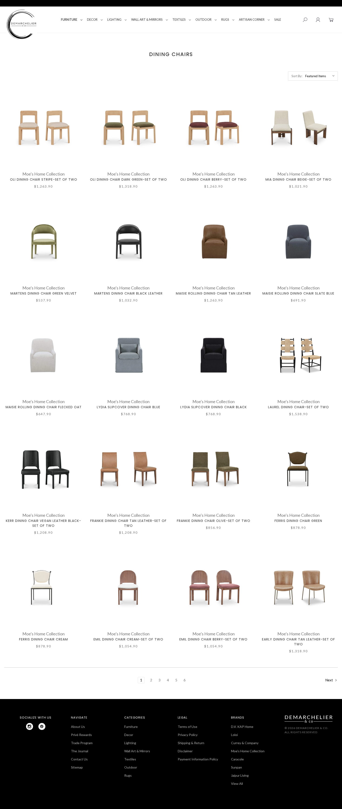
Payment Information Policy (198, 759)
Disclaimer (185, 751)
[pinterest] (41, 726)
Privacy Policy (188, 735)
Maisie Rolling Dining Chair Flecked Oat (44, 407)
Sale (277, 19)
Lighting (114, 19)
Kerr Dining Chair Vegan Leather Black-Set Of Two (43, 523)
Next (329, 680)
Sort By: (297, 76)
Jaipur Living (240, 775)
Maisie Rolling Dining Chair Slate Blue (298, 293)
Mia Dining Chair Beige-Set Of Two (298, 179)
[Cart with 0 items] (331, 19)
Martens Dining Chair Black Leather (128, 293)
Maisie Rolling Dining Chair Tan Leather (213, 293)
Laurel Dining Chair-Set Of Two (298, 407)
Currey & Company (244, 743)
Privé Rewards (81, 735)
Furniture (69, 19)
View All (237, 784)
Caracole (237, 759)
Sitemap (77, 767)
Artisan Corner (252, 19)
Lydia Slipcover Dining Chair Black (213, 407)
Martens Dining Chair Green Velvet (43, 293)
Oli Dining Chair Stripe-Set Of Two (43, 179)
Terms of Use (187, 727)
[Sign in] (318, 19)
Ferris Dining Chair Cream (43, 639)
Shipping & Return (191, 743)
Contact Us (79, 759)
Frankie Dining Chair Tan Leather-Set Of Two (128, 523)
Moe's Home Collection (248, 751)
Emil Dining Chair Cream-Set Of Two (128, 639)
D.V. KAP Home (242, 727)
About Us (78, 727)
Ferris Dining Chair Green (298, 520)
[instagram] (29, 726)
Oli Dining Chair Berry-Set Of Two (213, 179)
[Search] (305, 20)
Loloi (234, 735)
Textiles (179, 19)
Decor (92, 19)
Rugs (225, 19)
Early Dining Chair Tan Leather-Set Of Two (298, 642)
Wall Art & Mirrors (147, 19)
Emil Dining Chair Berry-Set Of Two (213, 639)
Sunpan (236, 767)
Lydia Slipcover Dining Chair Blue (128, 407)
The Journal (79, 751)
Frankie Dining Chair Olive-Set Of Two (213, 520)
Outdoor (203, 19)
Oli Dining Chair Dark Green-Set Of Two (128, 179)
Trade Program (82, 743)
